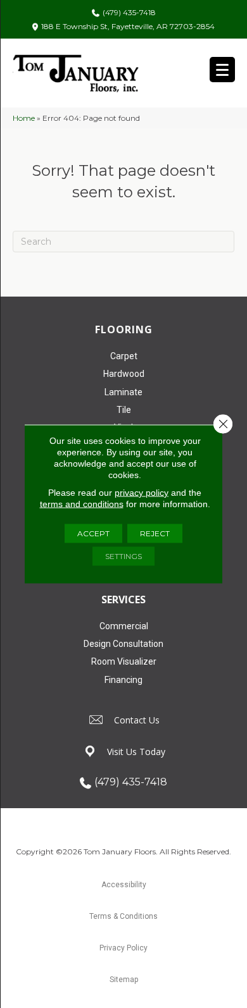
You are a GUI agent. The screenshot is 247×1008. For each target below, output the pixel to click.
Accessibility (123, 884)
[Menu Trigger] (222, 69)
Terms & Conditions (123, 916)
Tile (124, 410)
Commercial (123, 626)
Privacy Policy (123, 947)
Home (24, 118)
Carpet (123, 356)
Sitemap (124, 979)
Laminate (123, 392)
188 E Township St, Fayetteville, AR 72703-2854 (128, 26)
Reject (155, 533)
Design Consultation (123, 644)
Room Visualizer (123, 661)
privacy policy (141, 493)
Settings (123, 556)
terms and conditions (82, 504)
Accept (93, 533)
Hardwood (123, 374)
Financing (123, 680)
